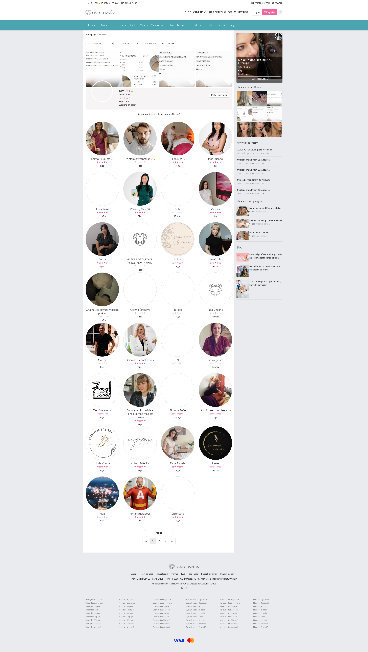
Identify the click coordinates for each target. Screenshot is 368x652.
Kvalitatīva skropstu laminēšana (265, 220)
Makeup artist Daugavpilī (230, 603)
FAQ (183, 574)
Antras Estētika (140, 463)
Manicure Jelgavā (126, 606)
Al (178, 360)
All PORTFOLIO (218, 12)
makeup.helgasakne (245, 153)
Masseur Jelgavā (259, 606)
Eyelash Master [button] (139, 25)
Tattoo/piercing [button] (226, 25)
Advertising (162, 574)
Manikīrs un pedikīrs (259, 232)
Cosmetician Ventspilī (161, 627)
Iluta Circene (215, 309)
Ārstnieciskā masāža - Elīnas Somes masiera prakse (140, 414)
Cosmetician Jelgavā (161, 606)
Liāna (177, 259)
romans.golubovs (140, 513)
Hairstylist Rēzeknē (93, 620)
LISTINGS (243, 12)
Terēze (178, 309)
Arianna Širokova (140, 309)
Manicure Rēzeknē (126, 620)
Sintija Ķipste (215, 360)
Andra (102, 259)
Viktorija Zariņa (263, 223)
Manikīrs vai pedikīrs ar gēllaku (265, 208)
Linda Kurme (102, 463)
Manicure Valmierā (126, 623)
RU (92, 3)
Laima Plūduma (101, 158)
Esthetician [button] (121, 25)
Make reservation (219, 95)
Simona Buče (178, 410)
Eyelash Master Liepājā (195, 616)
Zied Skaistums (102, 410)
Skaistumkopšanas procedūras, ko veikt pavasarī (265, 283)
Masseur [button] (199, 25)
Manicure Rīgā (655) (127, 599)
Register (270, 12)
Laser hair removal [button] (181, 25)
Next (159, 532)
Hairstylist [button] (92, 25)
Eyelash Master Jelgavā (195, 606)
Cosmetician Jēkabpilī (161, 610)
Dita (122, 91)
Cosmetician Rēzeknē (161, 620)
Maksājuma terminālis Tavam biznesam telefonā (264, 268)
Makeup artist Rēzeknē (229, 620)
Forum (232, 12)
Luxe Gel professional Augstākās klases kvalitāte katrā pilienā (265, 256)
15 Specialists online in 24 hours (119, 3)
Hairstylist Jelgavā (93, 606)
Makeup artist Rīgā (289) (229, 599)
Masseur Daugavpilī (261, 603)
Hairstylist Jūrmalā (93, 613)
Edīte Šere (177, 513)
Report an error (209, 574)
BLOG (188, 12)
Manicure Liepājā (126, 616)
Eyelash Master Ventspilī (196, 627)
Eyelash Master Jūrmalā (195, 613)
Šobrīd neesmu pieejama (215, 410)
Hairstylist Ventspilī (93, 627)
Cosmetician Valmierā (161, 623)
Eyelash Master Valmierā (196, 623)
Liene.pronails (242, 163)
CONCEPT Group (208, 583)
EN (96, 3)
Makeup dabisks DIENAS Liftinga (255, 61)
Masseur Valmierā (260, 623)
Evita (178, 209)
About (134, 574)
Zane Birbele (177, 463)
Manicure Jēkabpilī (126, 610)
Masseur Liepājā (260, 616)
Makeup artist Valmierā (229, 623)
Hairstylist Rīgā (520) (94, 599)
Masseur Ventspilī (260, 627)
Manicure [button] (106, 25)
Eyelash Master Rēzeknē (195, 620)
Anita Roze (102, 209)
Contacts (193, 574)
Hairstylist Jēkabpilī (93, 610)
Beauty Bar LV (262, 211)
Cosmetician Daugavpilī (162, 603)
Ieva (102, 513)
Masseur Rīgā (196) (261, 599)
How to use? (147, 574)
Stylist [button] (211, 25)
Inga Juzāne (215, 158)
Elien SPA (177, 158)
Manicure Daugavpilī (127, 603)
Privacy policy (227, 574)
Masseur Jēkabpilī (260, 610)
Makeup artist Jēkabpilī (229, 610)
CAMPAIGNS (200, 12)
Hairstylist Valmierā (93, 623)
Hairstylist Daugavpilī (94, 603)
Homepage (91, 34)
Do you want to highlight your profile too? (158, 114)
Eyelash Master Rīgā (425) (196, 599)
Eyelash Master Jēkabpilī (196, 610)
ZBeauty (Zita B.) (140, 209)
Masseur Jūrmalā (260, 613)
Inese (215, 463)
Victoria (215, 209)
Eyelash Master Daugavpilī (196, 603)
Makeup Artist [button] (159, 25)
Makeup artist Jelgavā (228, 606)
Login (256, 12)
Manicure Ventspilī (126, 627)
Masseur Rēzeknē (260, 620)
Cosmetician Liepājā (161, 616)
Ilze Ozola (215, 259)
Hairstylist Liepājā (93, 616)
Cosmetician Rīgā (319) (162, 599)
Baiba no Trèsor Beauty (140, 360)
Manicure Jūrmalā (126, 613)
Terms (174, 574)
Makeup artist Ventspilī (229, 627)
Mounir (102, 360)
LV (88, 3)
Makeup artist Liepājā (228, 616)
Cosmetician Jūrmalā (161, 613)
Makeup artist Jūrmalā (228, 613)
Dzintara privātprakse (138, 158)
